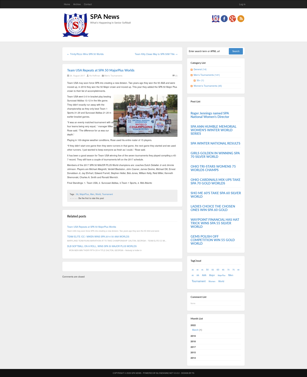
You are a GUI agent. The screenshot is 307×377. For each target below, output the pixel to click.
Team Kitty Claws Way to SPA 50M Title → (156, 54)
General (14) (200, 69)
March (195, 329)
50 (77, 194)
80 (238, 269)
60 (218, 269)
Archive (77, 4)
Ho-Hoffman (94, 75)
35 (193, 269)
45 (202, 269)
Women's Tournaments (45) (208, 85)
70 (228, 269)
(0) (176, 75)
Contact (88, 4)
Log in (242, 4)
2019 (193, 335)
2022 (196, 327)
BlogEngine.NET (164, 373)
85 (193, 275)
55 (213, 269)
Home (67, 4)
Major (212, 275)
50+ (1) (200, 80)
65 (223, 269)
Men (92, 194)
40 (197, 269)
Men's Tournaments (113, 75)
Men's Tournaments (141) (207, 74)
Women (212, 281)
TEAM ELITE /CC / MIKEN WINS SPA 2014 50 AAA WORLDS (98, 236)
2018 (193, 341)
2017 (193, 346)
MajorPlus (84, 194)
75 (233, 269)
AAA (204, 275)
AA (198, 275)
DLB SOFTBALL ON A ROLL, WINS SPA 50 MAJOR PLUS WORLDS (102, 246)
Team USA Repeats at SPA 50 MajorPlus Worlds (100, 70)
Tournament (107, 194)
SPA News (104, 17)
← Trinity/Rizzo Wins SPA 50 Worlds (85, 54)
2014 (193, 357)
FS (193, 373)
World (98, 194)
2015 (193, 352)
